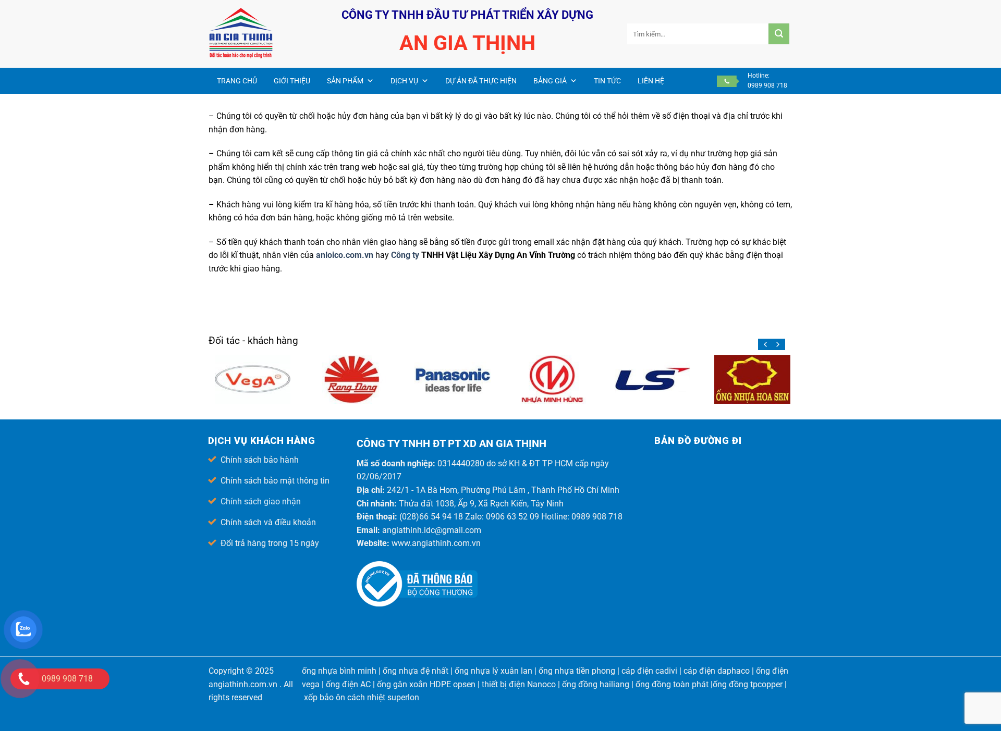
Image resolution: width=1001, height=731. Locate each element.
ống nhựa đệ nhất (415, 671)
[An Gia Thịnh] (261, 34)
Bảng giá (550, 81)
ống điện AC (348, 684)
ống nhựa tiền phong (577, 671)
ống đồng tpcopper (748, 684)
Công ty (406, 255)
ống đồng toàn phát (672, 684)
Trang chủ (237, 81)
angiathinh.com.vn (243, 684)
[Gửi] (778, 33)
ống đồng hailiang (595, 684)
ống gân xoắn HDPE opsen (426, 684)
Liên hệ (651, 81)
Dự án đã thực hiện (481, 81)
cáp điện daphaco (716, 671)
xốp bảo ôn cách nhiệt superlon (361, 697)
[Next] (777, 344)
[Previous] (766, 344)
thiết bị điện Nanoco (519, 684)
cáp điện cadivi (649, 671)
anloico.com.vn (344, 255)
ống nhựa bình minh (339, 671)
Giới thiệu (292, 81)
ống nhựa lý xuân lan (493, 671)
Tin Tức (607, 81)
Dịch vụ (404, 81)
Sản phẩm (345, 81)
